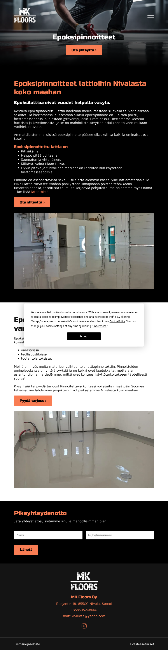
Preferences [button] (100, 326)
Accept (84, 336)
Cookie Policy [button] (117, 321)
